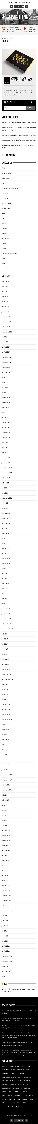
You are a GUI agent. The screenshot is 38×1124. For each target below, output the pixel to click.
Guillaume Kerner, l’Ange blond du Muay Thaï (16, 1033)
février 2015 (6, 765)
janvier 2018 (6, 614)
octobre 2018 (6, 568)
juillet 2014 (5, 800)
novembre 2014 (7, 780)
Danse (4, 183)
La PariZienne (11, 102)
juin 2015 (5, 745)
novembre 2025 (7, 322)
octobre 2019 (6, 518)
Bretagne (20, 1070)
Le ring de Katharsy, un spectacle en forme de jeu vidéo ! (14, 29)
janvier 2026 (6, 312)
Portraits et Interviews (9, 253)
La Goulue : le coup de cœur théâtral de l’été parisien (19, 122)
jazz (27, 1084)
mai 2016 (4, 694)
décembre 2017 (7, 619)
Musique (4, 233)
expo (20, 1077)
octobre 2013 (6, 845)
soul (4, 1106)
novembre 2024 (7, 362)
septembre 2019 (7, 523)
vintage (18, 1106)
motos (4, 223)
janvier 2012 (6, 951)
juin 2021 (5, 488)
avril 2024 (5, 387)
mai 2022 (4, 448)
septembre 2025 (7, 332)
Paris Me (4, 243)
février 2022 (6, 458)
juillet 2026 (5, 281)
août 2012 (5, 916)
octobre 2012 (6, 906)
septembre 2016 (7, 679)
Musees (4, 228)
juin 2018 (5, 588)
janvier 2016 (6, 709)
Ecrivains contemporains (10, 188)
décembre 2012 (7, 896)
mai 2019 (4, 543)
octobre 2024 (6, 367)
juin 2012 (5, 926)
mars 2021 (5, 493)
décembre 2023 (7, 397)
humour (21, 1084)
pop (19, 1099)
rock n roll (27, 1103)
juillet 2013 (5, 860)
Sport (3, 264)
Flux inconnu (10, 155)
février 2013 (6, 885)
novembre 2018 (7, 563)
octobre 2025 (6, 327)
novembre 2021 (7, 473)
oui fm (24, 1095)
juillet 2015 (5, 739)
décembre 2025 (7, 317)
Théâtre (4, 269)
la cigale (16, 1088)
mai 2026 (4, 291)
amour (4, 1066)
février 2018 (6, 609)
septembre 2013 (7, 850)
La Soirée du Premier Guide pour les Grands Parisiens (21, 78)
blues (13, 1070)
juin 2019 (5, 538)
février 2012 (6, 946)
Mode (3, 218)
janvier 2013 (6, 891)
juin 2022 (5, 442)
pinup (4, 1099)
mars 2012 (5, 941)
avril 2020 (5, 503)
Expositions (5, 198)
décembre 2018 (7, 558)
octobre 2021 (6, 478)
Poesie (4, 248)
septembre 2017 (7, 629)
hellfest (5, 1084)
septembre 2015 (7, 729)
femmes (5, 1081)
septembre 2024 (7, 372)
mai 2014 (4, 810)
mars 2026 (5, 302)
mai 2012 (4, 931)
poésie (24, 1099)
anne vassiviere (15, 1066)
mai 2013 (4, 870)
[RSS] (19, 6)
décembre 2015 (7, 714)
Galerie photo (6, 203)
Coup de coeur (6, 173)
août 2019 (5, 528)
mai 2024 (4, 382)
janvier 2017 (6, 664)
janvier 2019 (6, 553)
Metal (10, 1092)
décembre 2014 (7, 775)
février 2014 (6, 825)
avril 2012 (5, 936)
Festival (12, 1081)
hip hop (13, 1084)
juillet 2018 (5, 583)
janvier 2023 (6, 427)
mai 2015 (4, 750)
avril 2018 (5, 599)
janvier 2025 (6, 352)
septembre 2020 (7, 498)
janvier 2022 (6, 463)
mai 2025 (4, 337)
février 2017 (6, 659)
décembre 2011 (7, 956)
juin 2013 (5, 865)
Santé (3, 259)
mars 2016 (5, 699)
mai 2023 (4, 412)
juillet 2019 (5, 533)
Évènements (6, 193)
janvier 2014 (6, 830)
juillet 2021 (5, 483)
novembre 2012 (7, 901)
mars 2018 (5, 604)
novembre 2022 (7, 432)
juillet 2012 (5, 921)
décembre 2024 (7, 357)
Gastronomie (6, 208)
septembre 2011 (7, 971)
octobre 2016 (6, 674)
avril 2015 (5, 755)
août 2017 (5, 634)
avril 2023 (5, 417)
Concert (5, 1073)
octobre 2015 (6, 724)
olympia (17, 1095)
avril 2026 (5, 297)
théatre (11, 1106)
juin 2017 (5, 639)
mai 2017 (4, 644)
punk (31, 1099)
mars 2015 (5, 760)
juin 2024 (5, 377)
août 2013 (5, 855)
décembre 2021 (7, 468)
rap (3, 1103)
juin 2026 (5, 286)
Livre (3, 213)
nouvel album (7, 1095)
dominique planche (9, 1077)
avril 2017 (5, 649)
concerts (14, 1073)
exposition (27, 1077)
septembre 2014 (7, 790)
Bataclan (5, 1070)
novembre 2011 (7, 961)
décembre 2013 (7, 835)
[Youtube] (26, 6)
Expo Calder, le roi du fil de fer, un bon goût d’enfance (19, 140)
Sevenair (4, 1018)
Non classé (5, 238)
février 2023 (6, 422)
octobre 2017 (6, 624)
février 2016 (6, 704)
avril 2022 (5, 453)
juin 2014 (5, 805)
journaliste (6, 1088)
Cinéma (4, 168)
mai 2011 (4, 976)
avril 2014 (5, 815)
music (16, 1092)
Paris (31, 1095)
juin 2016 (5, 689)
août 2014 (5, 795)
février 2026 (6, 307)
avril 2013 (5, 875)
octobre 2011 (6, 966)
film (19, 1081)
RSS (5, 983)
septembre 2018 (7, 573)
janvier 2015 (6, 770)
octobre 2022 (6, 437)
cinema (28, 1070)
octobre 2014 (6, 785)
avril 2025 (5, 342)
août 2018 (5, 578)
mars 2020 (5, 508)
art (23, 1066)
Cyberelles (5, 178)
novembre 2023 (7, 402)
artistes (29, 1066)
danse (22, 1073)
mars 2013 (5, 880)
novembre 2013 (7, 840)
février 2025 (6, 347)
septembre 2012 (7, 911)
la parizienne (25, 1088)
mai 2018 (4, 594)
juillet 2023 (5, 407)
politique (12, 1099)
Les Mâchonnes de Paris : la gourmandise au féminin (19, 135)
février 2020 (6, 513)
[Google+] (15, 6)
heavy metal (27, 1081)
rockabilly (16, 1103)
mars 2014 (5, 820)
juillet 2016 (5, 684)
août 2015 (5, 734)
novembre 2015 (7, 719)
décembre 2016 (7, 669)
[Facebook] (11, 6)
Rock (9, 1103)
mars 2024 (5, 392)
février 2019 (6, 548)
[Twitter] (22, 6)
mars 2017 (5, 654)
